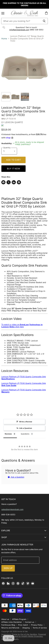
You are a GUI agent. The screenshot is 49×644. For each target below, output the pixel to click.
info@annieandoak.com (19, 30)
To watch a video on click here (22, 325)
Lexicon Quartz (14, 122)
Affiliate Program (19, 619)
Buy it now (13, 168)
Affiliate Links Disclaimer (11, 622)
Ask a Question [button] (25, 428)
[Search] (44, 21)
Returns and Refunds (10, 628)
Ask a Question (17, 477)
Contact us (29, 622)
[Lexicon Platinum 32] (5, 96)
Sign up (8, 568)
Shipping (26, 628)
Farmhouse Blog (8, 625)
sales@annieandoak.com (12, 509)
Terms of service (40, 628)
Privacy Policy (36, 625)
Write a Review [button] (25, 421)
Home (4, 38)
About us (5, 619)
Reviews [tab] (8, 434)
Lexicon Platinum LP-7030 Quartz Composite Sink (23, 377)
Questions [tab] (25, 434)
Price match (23, 625)
